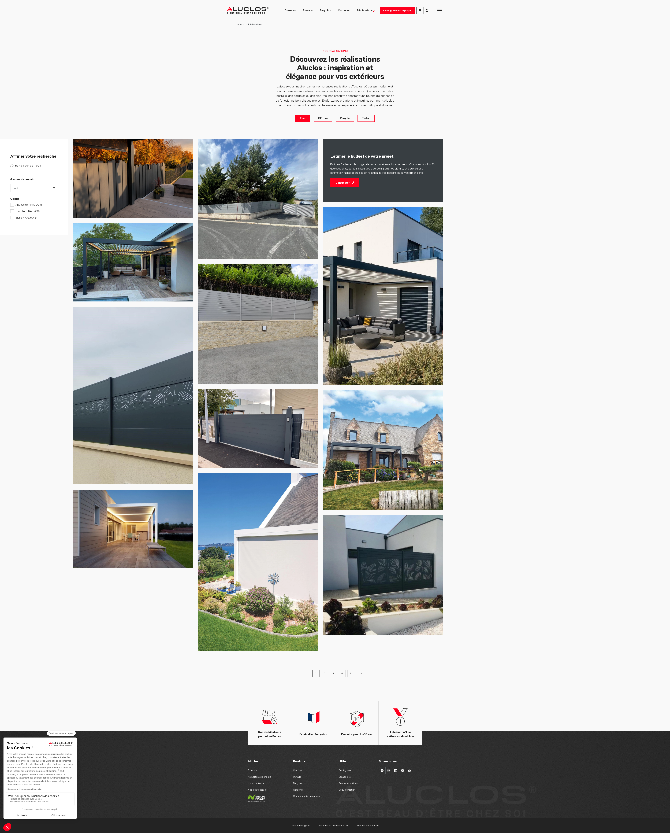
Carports (344, 10)
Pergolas (325, 10)
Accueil (241, 24)
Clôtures (290, 10)
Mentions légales (301, 825)
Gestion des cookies (367, 825)
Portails (308, 10)
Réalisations (365, 10)
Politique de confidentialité (333, 825)
